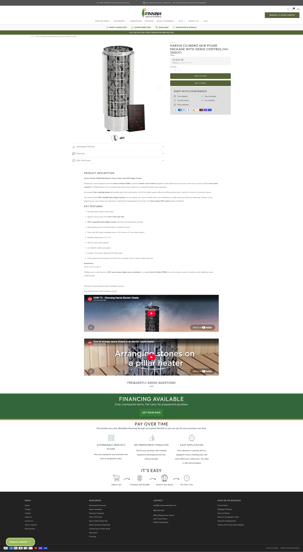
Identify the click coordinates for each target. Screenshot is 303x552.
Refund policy (30, 529)
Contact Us (193, 21)
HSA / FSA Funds (95, 517)
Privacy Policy (223, 505)
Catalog (28, 513)
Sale (206, 21)
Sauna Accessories (165, 21)
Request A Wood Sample (282, 15)
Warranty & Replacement (227, 521)
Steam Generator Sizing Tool (99, 525)
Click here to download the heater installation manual (104, 286)
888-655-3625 (158, 510)
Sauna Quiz (93, 533)
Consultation (136, 21)
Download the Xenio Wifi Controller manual (100, 291)
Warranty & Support (96, 513)
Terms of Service (31, 525)
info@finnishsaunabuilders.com (164, 505)
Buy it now (200, 83)
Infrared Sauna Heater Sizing (99, 529)
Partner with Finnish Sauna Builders (231, 525)
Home (32, 36)
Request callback (18, 542)
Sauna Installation (95, 509)
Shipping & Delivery (225, 509)
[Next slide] (159, 87)
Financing (149, 21)
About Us (28, 517)
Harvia (172, 43)
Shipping (175, 63)
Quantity (173, 67)
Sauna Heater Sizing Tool (98, 521)
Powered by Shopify (272, 548)
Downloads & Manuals (97, 505)
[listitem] (113, 3)
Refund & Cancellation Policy (228, 517)
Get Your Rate (151, 412)
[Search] (288, 9)
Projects (28, 509)
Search (27, 505)
